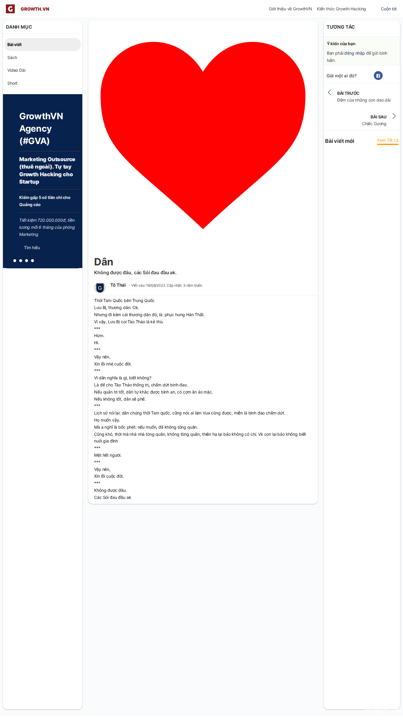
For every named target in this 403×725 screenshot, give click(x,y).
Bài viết (14, 44)
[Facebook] (378, 75)
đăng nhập (354, 52)
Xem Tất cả (387, 140)
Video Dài (16, 70)
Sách (12, 57)
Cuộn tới (389, 8)
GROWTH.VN (35, 9)
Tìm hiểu (25, 247)
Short (12, 83)
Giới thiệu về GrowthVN (290, 8)
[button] (14, 260)
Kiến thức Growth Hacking (341, 8)
